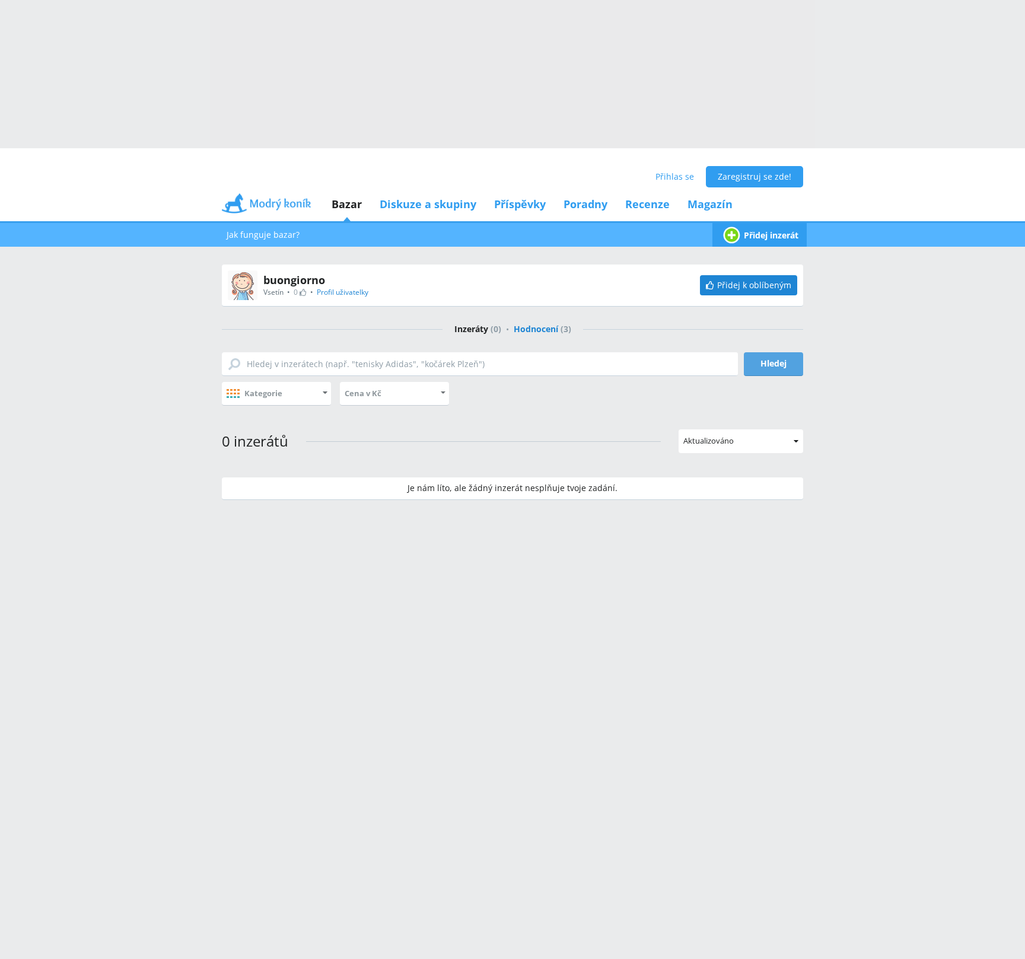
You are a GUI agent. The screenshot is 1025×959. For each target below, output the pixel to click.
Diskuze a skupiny (428, 204)
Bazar (347, 204)
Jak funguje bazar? (263, 234)
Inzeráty (477, 328)
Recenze (647, 204)
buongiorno (294, 280)
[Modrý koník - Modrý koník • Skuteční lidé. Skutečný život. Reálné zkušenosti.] (266, 207)
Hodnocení (542, 328)
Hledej (773, 363)
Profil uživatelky (342, 292)
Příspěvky (520, 204)
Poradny (585, 204)
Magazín (710, 204)
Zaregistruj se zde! (754, 176)
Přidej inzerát (771, 235)
